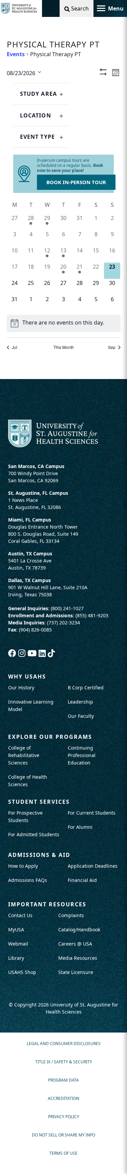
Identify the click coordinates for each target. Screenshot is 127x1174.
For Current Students (91, 813)
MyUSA (16, 929)
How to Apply (23, 866)
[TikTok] (51, 653)
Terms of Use (63, 1153)
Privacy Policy (63, 1117)
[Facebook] (13, 653)
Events (16, 54)
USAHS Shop (22, 972)
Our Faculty (81, 716)
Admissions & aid (39, 855)
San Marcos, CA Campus (36, 466)
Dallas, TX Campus (29, 580)
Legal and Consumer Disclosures (64, 1043)
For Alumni (80, 827)
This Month (64, 347)
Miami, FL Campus (29, 519)
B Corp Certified (86, 687)
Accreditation (63, 1098)
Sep (111, 347)
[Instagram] (22, 653)
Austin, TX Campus (30, 553)
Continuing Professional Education (82, 755)
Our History (21, 687)
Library (16, 958)
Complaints (71, 915)
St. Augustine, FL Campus (38, 493)
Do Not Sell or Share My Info (63, 1135)
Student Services (39, 801)
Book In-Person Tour (76, 182)
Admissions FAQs (27, 880)
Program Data (63, 1080)
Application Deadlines (93, 866)
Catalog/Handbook (79, 929)
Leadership (80, 702)
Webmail (18, 943)
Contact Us (20, 915)
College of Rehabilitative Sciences (23, 755)
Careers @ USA (75, 943)
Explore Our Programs (50, 736)
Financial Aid (82, 880)
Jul (14, 347)
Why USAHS (27, 676)
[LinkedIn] (43, 653)
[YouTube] (33, 653)
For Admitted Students (33, 834)
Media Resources (77, 958)
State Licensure (75, 972)
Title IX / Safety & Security (63, 1062)
